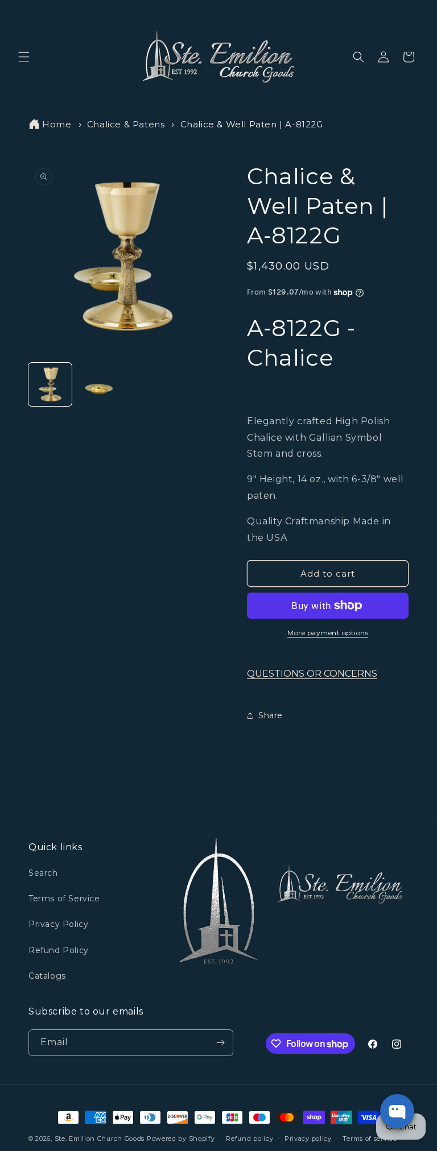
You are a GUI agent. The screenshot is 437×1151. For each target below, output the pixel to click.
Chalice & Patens (126, 124)
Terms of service (370, 1138)
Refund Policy (58, 950)
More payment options (327, 632)
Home (56, 124)
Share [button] (270, 715)
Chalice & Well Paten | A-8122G (251, 124)
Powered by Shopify (181, 1138)
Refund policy (249, 1138)
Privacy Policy (58, 924)
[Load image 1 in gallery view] (50, 384)
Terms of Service (64, 898)
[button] (23, 56)
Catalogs (47, 976)
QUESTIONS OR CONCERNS (312, 673)
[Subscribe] (220, 1042)
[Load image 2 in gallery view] (99, 384)
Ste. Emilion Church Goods (100, 1138)
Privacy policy (308, 1138)
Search (43, 873)
